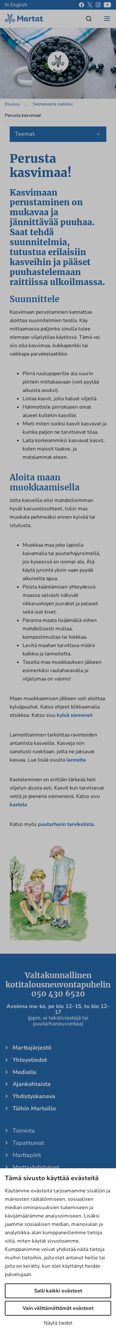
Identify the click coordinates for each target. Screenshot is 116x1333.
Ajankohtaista (32, 1084)
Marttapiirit (27, 1155)
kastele (18, 804)
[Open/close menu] (107, 19)
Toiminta (24, 1130)
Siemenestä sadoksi (52, 104)
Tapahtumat (28, 1143)
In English (16, 4)
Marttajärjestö (32, 1047)
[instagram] (98, 4)
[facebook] (81, 4)
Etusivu (12, 104)
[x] (89, 4)
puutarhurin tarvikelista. (66, 824)
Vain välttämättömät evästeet (58, 1308)
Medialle (24, 1072)
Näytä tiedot (58, 1323)
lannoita (76, 760)
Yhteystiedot (30, 1060)
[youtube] (107, 4)
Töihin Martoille (34, 1108)
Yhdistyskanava (34, 1096)
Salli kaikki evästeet (58, 1290)
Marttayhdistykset (36, 1167)
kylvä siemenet (74, 715)
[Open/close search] (89, 19)
